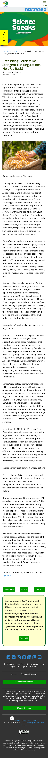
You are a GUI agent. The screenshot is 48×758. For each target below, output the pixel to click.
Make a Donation (24, 708)
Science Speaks (12, 51)
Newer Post (9, 589)
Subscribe (3, 37)
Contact (35, 720)
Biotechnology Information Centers (32, 724)
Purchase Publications (24, 682)
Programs (26, 720)
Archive (24, 589)
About (17, 720)
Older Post (39, 589)
